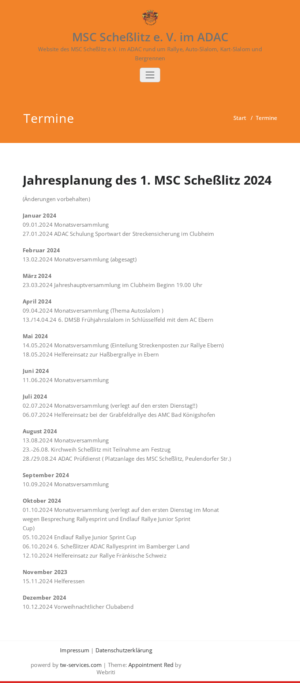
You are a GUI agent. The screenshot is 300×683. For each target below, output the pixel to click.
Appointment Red (150, 664)
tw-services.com (81, 664)
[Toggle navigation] (150, 75)
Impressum (74, 650)
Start (239, 117)
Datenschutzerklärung (123, 650)
